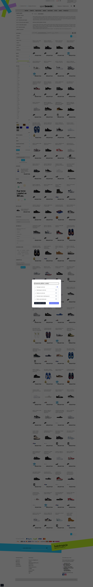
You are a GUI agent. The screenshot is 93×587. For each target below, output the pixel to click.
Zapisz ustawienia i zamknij (40, 303)
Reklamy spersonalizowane (41, 299)
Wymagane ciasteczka (41, 287)
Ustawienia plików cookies (41, 283)
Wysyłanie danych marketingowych (43, 296)
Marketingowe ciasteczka (41, 290)
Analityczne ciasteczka (41, 293)
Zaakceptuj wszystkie (54, 303)
